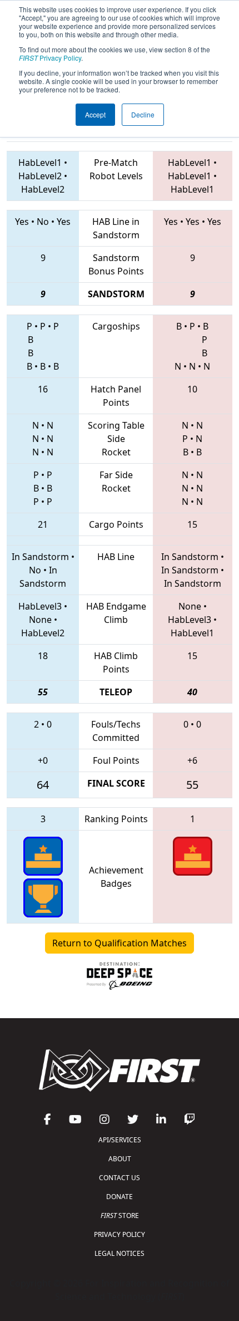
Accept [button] (95, 114)
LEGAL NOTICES (119, 1253)
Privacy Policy (50, 57)
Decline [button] (143, 114)
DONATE (119, 1196)
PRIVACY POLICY (119, 1234)
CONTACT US (119, 1177)
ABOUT (119, 1158)
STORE (120, 1215)
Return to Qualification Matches (119, 943)
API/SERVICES (119, 1140)
